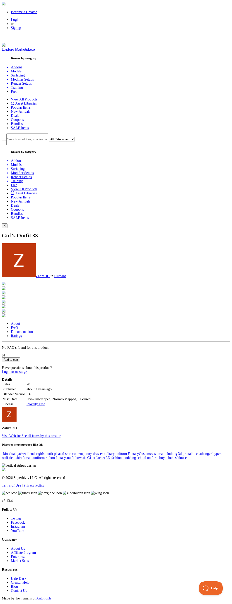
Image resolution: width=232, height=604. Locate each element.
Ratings (16, 336)
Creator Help (20, 582)
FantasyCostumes (140, 454)
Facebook (18, 522)
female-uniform (34, 458)
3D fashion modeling (121, 458)
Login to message (14, 372)
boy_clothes (167, 458)
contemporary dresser (87, 454)
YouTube (17, 530)
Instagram (18, 526)
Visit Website (12, 436)
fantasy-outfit (65, 458)
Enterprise (18, 557)
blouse (182, 458)
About (15, 323)
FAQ (14, 327)
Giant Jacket (96, 458)
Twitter (16, 518)
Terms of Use (11, 485)
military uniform (115, 454)
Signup (16, 28)
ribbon (50, 458)
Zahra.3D (43, 276)
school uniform (147, 458)
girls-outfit (45, 454)
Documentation (22, 332)
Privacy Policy (34, 485)
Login (15, 19)
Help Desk (18, 578)
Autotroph (43, 598)
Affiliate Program (23, 552)
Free (14, 91)
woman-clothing (165, 454)
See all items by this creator (41, 436)
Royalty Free (36, 404)
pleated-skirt (62, 454)
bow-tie (80, 458)
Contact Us (19, 590)
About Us (18, 548)
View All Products (24, 99)
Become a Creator (24, 12)
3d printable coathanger (195, 454)
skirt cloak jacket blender (19, 454)
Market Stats (20, 561)
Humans (60, 276)
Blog (14, 586)
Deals (15, 115)
